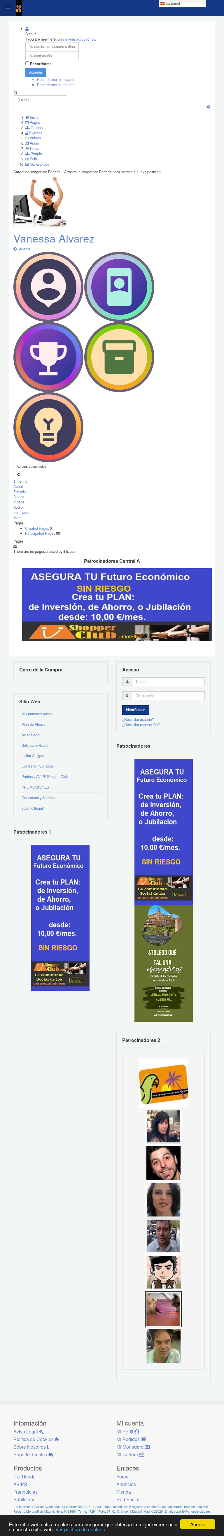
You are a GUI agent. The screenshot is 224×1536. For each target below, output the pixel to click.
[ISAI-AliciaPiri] (163, 1308)
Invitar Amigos (33, 755)
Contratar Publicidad (38, 766)
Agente (23, 249)
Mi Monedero (130, 1446)
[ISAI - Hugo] (163, 1162)
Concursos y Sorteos (38, 797)
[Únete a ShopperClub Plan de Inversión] (117, 604)
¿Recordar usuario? (138, 719)
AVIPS (20, 1484)
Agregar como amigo (31, 466)
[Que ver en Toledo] (163, 962)
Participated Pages (40, 533)
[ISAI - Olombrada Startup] (163, 831)
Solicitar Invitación (36, 745)
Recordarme (41, 63)
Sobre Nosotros (30, 1446)
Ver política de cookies (80, 1529)
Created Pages (37, 528)
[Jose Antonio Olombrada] (60, 917)
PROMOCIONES (35, 787)
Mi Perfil (125, 1431)
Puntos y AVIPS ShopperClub (45, 776)
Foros (122, 1476)
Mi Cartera (127, 1454)
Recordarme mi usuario (55, 79)
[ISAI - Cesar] (163, 1272)
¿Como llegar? (33, 808)
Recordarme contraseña (56, 84)
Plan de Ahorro (34, 724)
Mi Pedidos (128, 1439)
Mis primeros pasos (37, 713)
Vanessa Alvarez (54, 238)
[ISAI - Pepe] (163, 1235)
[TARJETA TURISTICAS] (163, 1083)
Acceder (35, 72)
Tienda (123, 1491)
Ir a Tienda (24, 1476)
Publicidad (24, 1499)
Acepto (197, 1524)
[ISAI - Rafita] (163, 1345)
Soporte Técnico (30, 1454)
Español (172, 3)
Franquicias (25, 1491)
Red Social (127, 1499)
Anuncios (126, 1484)
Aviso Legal (31, 734)
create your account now (76, 39)
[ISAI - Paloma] (163, 1199)
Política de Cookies (34, 1439)
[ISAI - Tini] (163, 1126)
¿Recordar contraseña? (141, 724)
